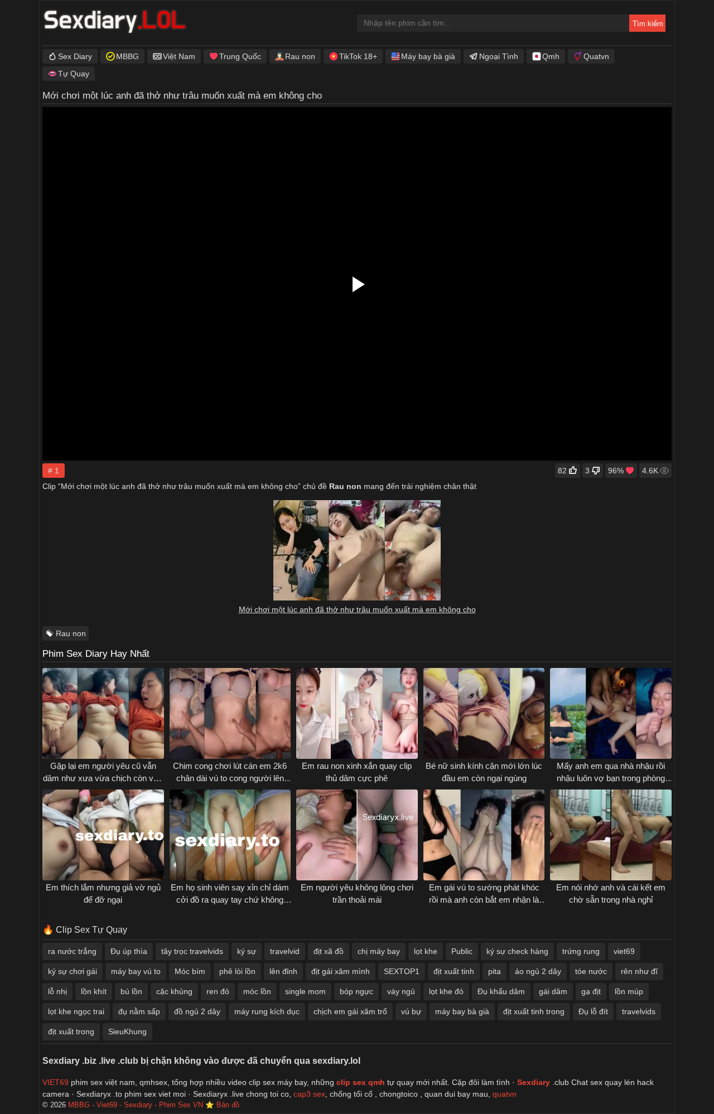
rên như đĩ (639, 971)
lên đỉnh (283, 971)
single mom (305, 991)
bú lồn (131, 991)
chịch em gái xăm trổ (350, 1011)
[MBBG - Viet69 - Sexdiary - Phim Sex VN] (114, 23)
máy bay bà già (462, 1011)
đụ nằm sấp (139, 1011)
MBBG (127, 56)
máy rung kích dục (267, 1011)
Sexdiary (534, 1082)
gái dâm (553, 991)
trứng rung (581, 951)
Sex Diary (75, 56)
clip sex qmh (360, 1082)
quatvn (505, 1093)
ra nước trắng (72, 951)
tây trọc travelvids (192, 951)
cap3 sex (309, 1093)
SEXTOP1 (401, 971)
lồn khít (94, 991)
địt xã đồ (328, 951)
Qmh (550, 56)
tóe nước (591, 971)
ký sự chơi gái (72, 971)
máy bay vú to (136, 971)
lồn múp (629, 991)
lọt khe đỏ (446, 991)
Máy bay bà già (428, 56)
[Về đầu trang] (681, 1084)
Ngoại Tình (498, 56)
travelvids (638, 1011)
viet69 (624, 951)
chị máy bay (379, 951)
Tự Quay (73, 73)
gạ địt (591, 991)
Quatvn (596, 56)
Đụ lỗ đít (593, 1011)
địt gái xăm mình (340, 971)
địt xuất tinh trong (534, 1011)
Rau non (300, 56)
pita (494, 971)
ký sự (246, 951)
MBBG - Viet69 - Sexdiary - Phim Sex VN (135, 1105)
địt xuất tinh (453, 971)
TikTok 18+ (358, 56)
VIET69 (55, 1082)
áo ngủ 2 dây (538, 971)
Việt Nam (179, 56)
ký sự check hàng (517, 951)
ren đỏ (217, 991)
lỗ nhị (57, 991)
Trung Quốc (240, 56)
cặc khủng (174, 991)
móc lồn (257, 991)
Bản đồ (227, 1105)
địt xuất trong (71, 1031)
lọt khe (425, 951)
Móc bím (190, 971)
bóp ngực (356, 991)
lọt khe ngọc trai (76, 1011)
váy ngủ (401, 991)
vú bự (411, 1011)
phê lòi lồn (237, 971)
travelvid (285, 951)
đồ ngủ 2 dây (197, 1011)
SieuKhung (127, 1031)
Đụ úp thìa (128, 951)
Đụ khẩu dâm (501, 991)
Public (461, 951)
